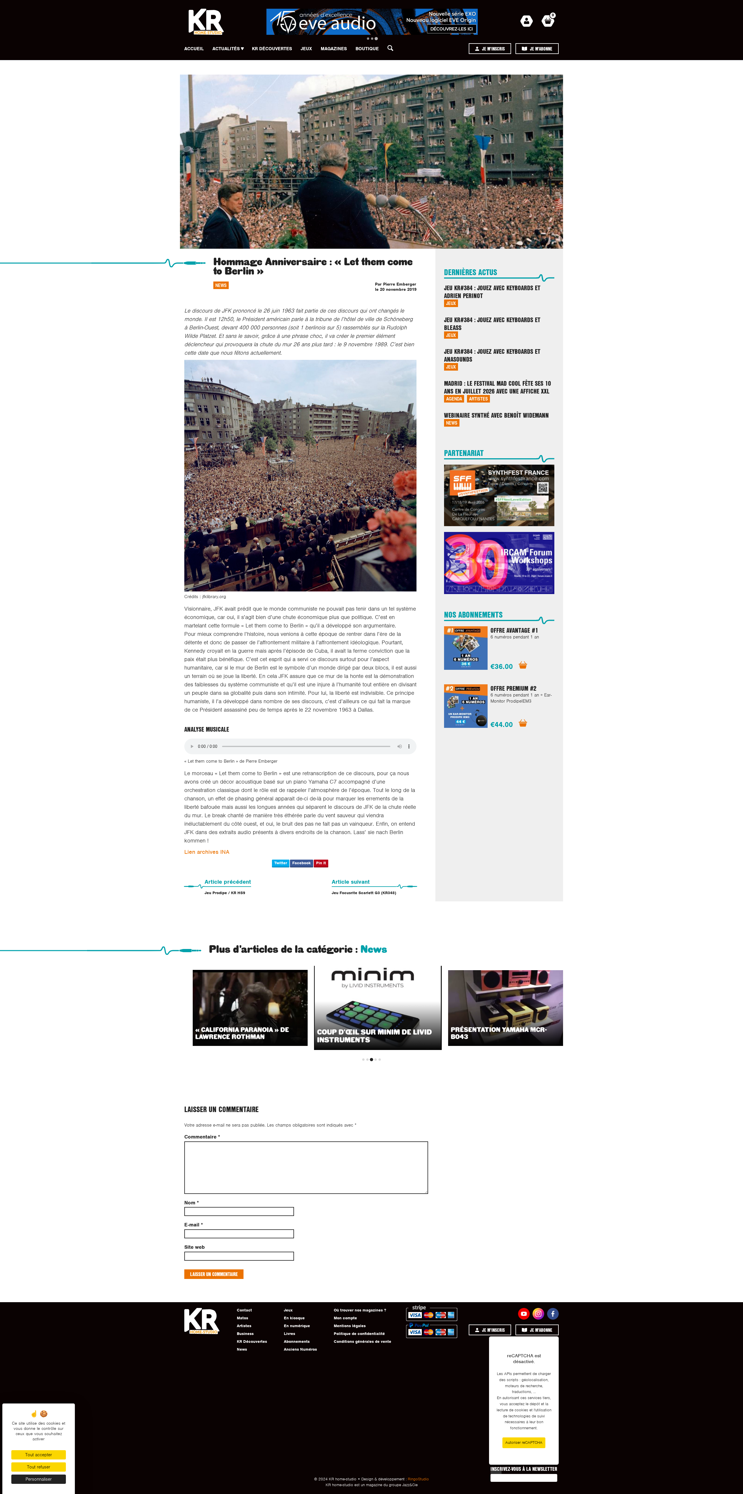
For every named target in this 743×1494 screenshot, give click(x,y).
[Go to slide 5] (379, 1059)
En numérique (297, 1325)
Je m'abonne (541, 48)
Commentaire (202, 1137)
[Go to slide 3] (376, 38)
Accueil (194, 49)
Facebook (301, 862)
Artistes (478, 398)
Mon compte (345, 1318)
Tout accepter (38, 1455)
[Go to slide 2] (372, 38)
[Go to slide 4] (375, 1059)
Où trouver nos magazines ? (360, 1310)
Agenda (454, 398)
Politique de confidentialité (359, 1333)
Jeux (306, 49)
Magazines (334, 49)
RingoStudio (418, 1479)
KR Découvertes (272, 49)
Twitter (280, 862)
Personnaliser (39, 1479)
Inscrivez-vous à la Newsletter (523, 1469)
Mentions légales (350, 1325)
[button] (392, 49)
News (221, 285)
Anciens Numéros (300, 1349)
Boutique (367, 49)
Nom (191, 1203)
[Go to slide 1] (368, 38)
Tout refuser (38, 1467)
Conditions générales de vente (362, 1341)
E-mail (193, 1225)
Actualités (226, 49)
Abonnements (297, 1341)
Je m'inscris (493, 48)
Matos (242, 1318)
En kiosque (294, 1318)
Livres (289, 1333)
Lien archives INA (206, 852)
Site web (194, 1247)
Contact (244, 1310)
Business (245, 1333)
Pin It (321, 862)
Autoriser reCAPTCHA (523, 1442)
